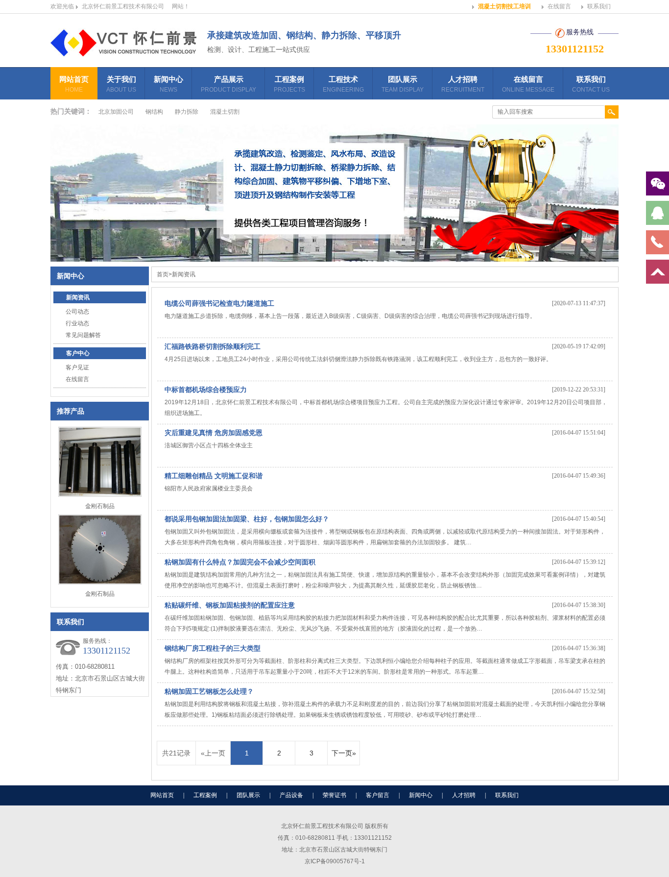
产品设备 (291, 795)
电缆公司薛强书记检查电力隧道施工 (219, 303)
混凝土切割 (224, 111)
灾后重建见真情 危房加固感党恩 (214, 433)
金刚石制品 (100, 506)
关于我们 (121, 84)
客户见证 (77, 367)
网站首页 (74, 84)
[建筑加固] (123, 52)
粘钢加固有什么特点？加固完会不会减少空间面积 (240, 562)
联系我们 (599, 6)
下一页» (344, 753)
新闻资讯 (78, 297)
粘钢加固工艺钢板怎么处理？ (209, 691)
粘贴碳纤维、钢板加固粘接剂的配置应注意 (230, 605)
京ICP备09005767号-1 (335, 861)
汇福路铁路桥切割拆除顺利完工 (213, 346)
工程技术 (343, 84)
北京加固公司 (116, 111)
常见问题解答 (83, 335)
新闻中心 (168, 84)
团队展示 (403, 84)
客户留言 (377, 795)
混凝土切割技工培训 (504, 6)
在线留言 (559, 6)
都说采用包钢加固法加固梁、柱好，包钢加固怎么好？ (247, 519)
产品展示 (228, 84)
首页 (162, 274)
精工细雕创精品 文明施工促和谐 (214, 476)
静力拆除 (186, 111)
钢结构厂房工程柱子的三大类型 (213, 648)
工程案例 (289, 84)
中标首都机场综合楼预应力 (206, 389)
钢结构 (154, 111)
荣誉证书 (334, 795)
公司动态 (77, 311)
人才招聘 (462, 84)
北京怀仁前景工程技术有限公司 (123, 6)
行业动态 (77, 323)
